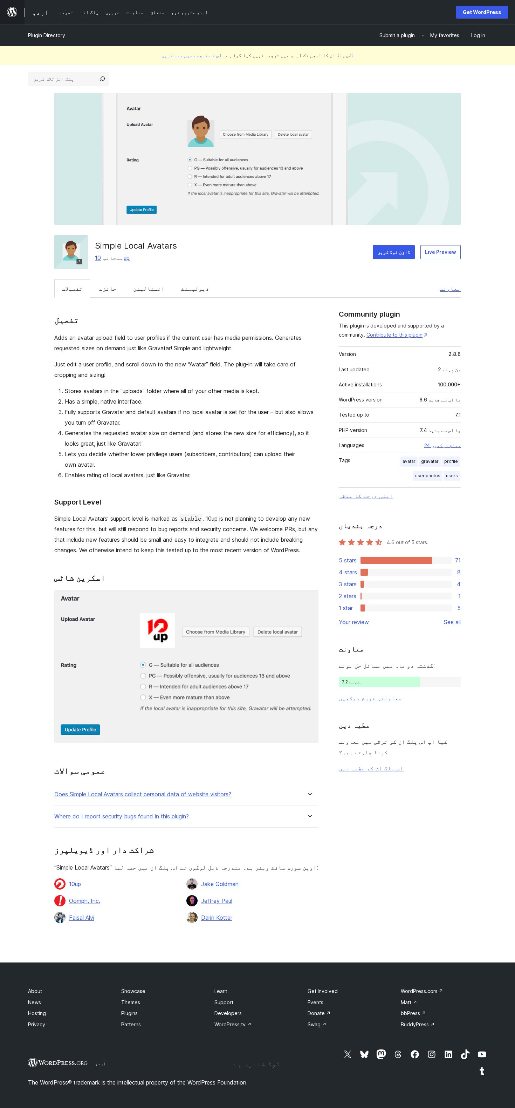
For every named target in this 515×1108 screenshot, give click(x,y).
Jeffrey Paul (216, 900)
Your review (354, 622)
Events (315, 1002)
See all (452, 622)
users (452, 475)
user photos (427, 475)
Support (223, 1002)
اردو (100, 1063)
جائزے (108, 288)
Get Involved (323, 991)
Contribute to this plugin (394, 335)
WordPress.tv (233, 1024)
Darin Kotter (216, 917)
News (34, 1002)
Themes (130, 1002)
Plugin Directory (46, 35)
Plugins (129, 1013)
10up (75, 883)
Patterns (131, 1024)
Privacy (36, 1024)
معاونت (450, 288)
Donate (319, 1013)
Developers (228, 1013)
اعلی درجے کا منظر (366, 495)
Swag (317, 1024)
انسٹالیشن (149, 288)
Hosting (37, 1013)
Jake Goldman (220, 883)
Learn (220, 991)
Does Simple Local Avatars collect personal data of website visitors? (142, 794)
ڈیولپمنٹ (195, 288)
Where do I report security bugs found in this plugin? (121, 816)
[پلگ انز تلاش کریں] (102, 79)
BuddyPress (418, 1024)
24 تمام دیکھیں (442, 445)
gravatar (430, 461)
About (35, 991)
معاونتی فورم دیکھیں (370, 698)
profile (451, 461)
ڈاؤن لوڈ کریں (393, 252)
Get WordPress (482, 12)
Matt (409, 1002)
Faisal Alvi (81, 917)
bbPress (413, 1013)
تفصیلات (72, 288)
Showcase (133, 991)
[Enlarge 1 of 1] (309, 599)
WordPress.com (422, 991)
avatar (409, 461)
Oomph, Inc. (84, 900)
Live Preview (440, 252)
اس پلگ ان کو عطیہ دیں (371, 768)
